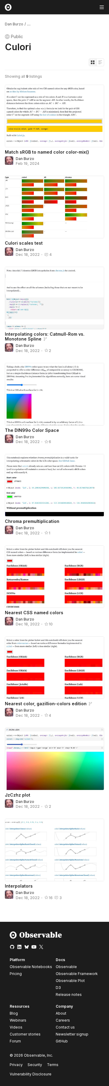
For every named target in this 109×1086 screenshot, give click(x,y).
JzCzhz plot (17, 794)
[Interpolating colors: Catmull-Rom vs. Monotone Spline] (54, 298)
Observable (66, 966)
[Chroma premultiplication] (54, 485)
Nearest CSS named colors (34, 612)
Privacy (16, 1064)
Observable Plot (70, 980)
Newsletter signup (72, 1034)
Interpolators (19, 886)
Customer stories (25, 1034)
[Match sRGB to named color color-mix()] (54, 116)
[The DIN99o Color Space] (54, 394)
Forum (15, 1041)
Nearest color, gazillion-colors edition (46, 703)
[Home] (36, 937)
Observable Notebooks (31, 966)
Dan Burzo (14, 24)
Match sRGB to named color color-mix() (47, 152)
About (61, 1013)
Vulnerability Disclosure (30, 1074)
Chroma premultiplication (32, 521)
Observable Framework (77, 973)
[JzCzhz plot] (54, 759)
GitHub (62, 1041)
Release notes (69, 994)
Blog (14, 1013)
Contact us (65, 1027)
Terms (52, 1064)
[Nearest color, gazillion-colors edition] (54, 667)
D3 (58, 987)
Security (35, 1064)
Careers (63, 1020)
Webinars (18, 1020)
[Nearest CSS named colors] (54, 576)
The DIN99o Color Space (32, 430)
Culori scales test (24, 243)
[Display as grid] (92, 62)
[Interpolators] (54, 850)
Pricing (16, 973)
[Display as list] (100, 62)
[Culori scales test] (54, 207)
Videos (16, 1027)
